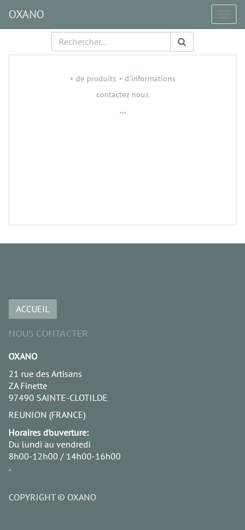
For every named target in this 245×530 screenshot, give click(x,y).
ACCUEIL (33, 308)
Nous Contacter (48, 332)
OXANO (26, 14)
